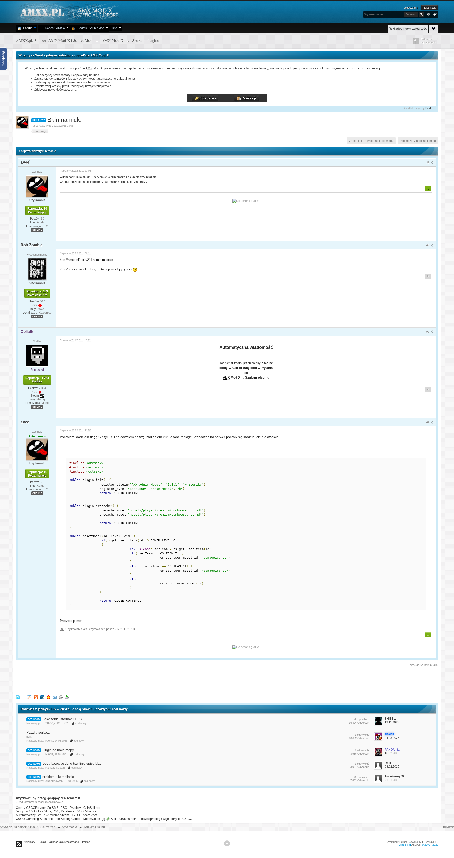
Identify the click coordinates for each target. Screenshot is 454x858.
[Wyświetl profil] (37, 186)
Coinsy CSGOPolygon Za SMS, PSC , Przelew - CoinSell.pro (58, 807)
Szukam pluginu (257, 377)
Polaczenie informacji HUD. (62, 719)
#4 (428, 422)
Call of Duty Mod (244, 368)
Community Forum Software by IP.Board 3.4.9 (412, 841)
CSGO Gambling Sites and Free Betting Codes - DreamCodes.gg (60, 819)
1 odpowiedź (362, 734)
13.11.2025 (392, 722)
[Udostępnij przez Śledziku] (42, 697)
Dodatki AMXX (54, 28)
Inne (114, 28)
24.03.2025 (392, 737)
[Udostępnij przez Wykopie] (29, 697)
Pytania (267, 368)
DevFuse (430, 108)
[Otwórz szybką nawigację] (433, 28)
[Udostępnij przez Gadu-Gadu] (48, 697)
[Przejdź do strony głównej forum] (68, 11)
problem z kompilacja (58, 776)
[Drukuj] (61, 697)
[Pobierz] (67, 697)
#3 (428, 331)
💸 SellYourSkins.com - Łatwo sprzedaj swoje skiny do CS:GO (149, 819)
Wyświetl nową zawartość (408, 28)
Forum (27, 28)
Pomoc (86, 841)
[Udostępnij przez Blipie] (36, 697)
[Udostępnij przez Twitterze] (18, 697)
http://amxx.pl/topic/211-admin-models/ (86, 259)
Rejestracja (429, 7)
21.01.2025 (392, 780)
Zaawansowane (428, 14)
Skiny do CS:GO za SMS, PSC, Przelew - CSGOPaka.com (57, 811)
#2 (428, 245)
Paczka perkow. (38, 732)
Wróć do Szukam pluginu (424, 664)
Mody (223, 368)
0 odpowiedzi (361, 777)
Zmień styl (29, 841)
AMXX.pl (416, 844)
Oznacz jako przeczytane (64, 841)
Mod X (231, 377)
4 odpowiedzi (361, 719)
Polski (42, 841)
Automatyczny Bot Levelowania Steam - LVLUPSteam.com (56, 815)
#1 (428, 162)
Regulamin (448, 826)
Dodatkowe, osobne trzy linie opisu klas (71, 763)
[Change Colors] (434, 14)
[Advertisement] (102, 680)
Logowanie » (411, 7)
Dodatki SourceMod (89, 28)
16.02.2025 (392, 753)
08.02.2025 (392, 766)
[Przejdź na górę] (227, 843)
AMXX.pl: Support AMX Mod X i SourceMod (27, 827)
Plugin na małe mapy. (58, 750)
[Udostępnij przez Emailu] (55, 697)
